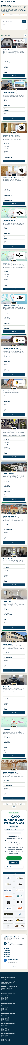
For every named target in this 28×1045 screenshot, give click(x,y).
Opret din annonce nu (14, 858)
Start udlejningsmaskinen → (14, 866)
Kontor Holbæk (4, 1038)
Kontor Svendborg (5, 1040)
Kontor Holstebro (5, 1029)
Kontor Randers (4, 1005)
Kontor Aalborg (4, 999)
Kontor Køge (4, 1028)
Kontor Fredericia (5, 1026)
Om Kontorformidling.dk (6, 988)
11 (13, 804)
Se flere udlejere (14, 873)
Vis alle (14, 966)
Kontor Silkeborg (5, 1017)
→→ (14, 807)
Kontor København (5, 995)
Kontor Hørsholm (5, 1018)
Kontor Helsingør (5, 1019)
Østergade (6, 950)
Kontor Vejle (4, 1009)
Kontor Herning (4, 1015)
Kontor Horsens (4, 1008)
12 (16, 804)
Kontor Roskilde (4, 1010)
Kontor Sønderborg (5, 1039)
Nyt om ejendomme (5, 989)
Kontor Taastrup (5, 1030)
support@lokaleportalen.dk (7, 982)
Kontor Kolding (4, 1007)
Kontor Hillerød (4, 1036)
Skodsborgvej (7, 954)
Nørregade (6, 952)
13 (20, 804)
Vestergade (6, 948)
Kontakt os (3, 991)
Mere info (14, 75)
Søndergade (7, 956)
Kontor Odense (4, 998)
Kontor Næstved (5, 1020)
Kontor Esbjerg (4, 1000)
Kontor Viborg (4, 1025)
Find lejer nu (14, 862)
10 (10, 804)
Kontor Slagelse (4, 1035)
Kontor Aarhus (4, 997)
